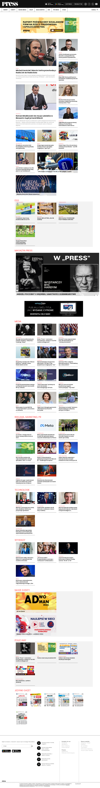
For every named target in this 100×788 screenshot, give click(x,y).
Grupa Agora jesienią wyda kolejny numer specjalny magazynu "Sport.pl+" (45, 146)
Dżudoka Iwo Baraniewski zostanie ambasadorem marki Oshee (46, 481)
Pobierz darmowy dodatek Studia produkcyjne (67, 658)
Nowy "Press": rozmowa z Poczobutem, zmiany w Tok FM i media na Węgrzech (46, 340)
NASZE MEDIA (22, 10)
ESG (49, 10)
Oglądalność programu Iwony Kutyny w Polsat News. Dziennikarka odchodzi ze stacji (68, 125)
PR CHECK (56, 10)
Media (18, 321)
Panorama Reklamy (86, 749)
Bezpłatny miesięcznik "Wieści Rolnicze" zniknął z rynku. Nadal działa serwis (25, 363)
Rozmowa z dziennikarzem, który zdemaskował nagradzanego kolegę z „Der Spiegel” (24, 583)
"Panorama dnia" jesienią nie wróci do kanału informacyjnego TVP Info (46, 386)
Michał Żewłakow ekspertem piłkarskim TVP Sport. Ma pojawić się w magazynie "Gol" (46, 363)
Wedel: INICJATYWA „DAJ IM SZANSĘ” (45, 218)
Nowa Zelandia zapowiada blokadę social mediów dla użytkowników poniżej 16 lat (24, 531)
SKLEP (31, 10)
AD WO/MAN (21, 611)
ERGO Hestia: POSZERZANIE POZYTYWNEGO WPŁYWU (66, 218)
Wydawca (64, 744)
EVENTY (13, 10)
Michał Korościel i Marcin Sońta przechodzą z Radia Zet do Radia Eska (36, 71)
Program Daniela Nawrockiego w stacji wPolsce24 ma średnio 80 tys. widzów (25, 386)
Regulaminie (47, 785)
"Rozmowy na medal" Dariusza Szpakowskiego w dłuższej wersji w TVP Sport (68, 408)
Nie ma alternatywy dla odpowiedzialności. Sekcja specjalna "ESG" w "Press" (24, 459)
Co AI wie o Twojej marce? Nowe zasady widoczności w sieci (24, 436)
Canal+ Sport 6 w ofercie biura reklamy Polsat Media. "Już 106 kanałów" (68, 146)
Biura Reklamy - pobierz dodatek (23, 681)
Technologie (22, 489)
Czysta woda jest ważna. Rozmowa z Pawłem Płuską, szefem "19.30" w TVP (67, 559)
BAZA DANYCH (40, 10)
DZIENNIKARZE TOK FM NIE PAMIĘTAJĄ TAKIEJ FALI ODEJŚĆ (42, 294)
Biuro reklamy (66, 746)
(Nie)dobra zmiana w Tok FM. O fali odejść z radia (54, 171)
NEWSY (5, 10)
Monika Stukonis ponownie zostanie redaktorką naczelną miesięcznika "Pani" (68, 101)
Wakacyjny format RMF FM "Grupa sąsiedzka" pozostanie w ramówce (25, 408)
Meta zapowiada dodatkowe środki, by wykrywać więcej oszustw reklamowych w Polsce (46, 436)
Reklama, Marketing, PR (28, 417)
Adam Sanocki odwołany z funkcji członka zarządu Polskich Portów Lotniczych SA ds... (68, 460)
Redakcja (64, 743)
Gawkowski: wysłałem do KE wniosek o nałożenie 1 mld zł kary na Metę (45, 509)
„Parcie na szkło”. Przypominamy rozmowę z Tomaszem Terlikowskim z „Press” (45, 560)
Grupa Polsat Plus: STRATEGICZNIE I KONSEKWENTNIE (21, 242)
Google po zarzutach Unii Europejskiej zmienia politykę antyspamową (25, 146)
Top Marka (84, 747)
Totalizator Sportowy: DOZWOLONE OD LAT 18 (22, 218)
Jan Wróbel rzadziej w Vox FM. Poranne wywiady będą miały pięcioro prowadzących (25, 169)
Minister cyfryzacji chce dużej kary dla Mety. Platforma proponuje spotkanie (25, 509)
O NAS (64, 10)
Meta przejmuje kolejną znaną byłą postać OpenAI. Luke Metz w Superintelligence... (68, 509)
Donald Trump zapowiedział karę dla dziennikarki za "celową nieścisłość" (67, 340)
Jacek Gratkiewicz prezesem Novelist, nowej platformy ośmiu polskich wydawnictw (67, 56)
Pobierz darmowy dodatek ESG (46, 658)
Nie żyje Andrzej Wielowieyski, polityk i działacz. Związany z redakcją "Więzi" (25, 340)
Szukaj (93, 10)
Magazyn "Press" (86, 743)
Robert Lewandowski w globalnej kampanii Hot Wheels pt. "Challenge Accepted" (46, 459)
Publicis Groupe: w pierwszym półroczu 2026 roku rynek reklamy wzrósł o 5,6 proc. (25, 481)
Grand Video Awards (87, 750)
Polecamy (20, 640)
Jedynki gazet (23, 690)
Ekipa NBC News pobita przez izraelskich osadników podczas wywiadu (68, 78)
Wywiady (20, 540)
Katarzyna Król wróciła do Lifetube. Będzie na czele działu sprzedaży (66, 436)
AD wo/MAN (84, 746)
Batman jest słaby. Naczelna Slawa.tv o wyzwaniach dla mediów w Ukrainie (24, 559)
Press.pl (83, 744)
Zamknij (77, 783)
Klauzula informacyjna (68, 753)
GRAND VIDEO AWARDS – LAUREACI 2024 (30, 634)
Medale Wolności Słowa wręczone (28, 194)
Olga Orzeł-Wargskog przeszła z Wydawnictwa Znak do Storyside (46, 408)
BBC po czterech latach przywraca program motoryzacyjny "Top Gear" (67, 386)
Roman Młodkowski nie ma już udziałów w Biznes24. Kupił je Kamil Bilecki (34, 117)
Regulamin (65, 751)
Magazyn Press (23, 250)
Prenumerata (65, 747)
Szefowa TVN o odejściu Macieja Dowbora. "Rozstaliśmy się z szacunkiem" (68, 363)
